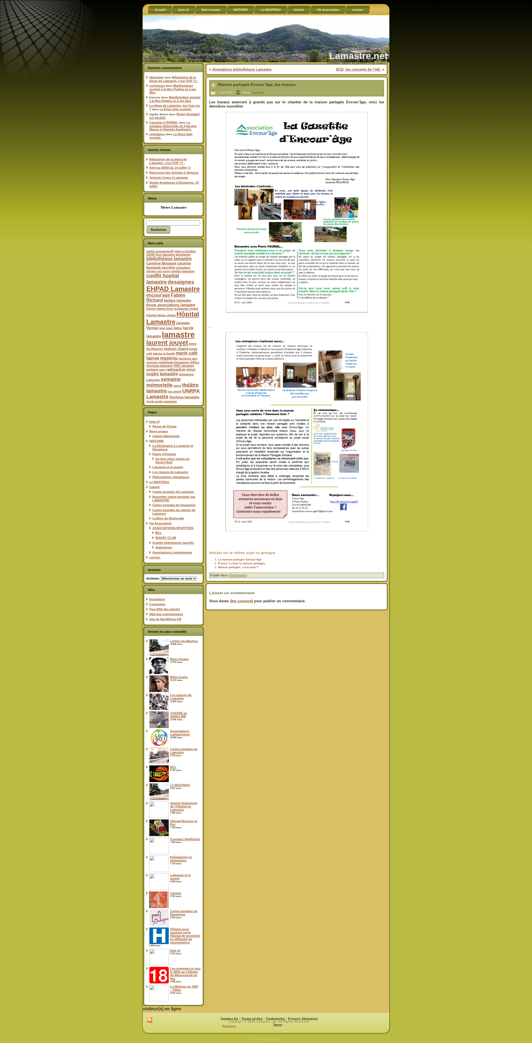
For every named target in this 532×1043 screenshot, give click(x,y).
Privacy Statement (303, 1018)
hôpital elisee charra (161, 315)
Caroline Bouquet (161, 263)
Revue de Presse (164, 426)
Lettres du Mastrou (184, 641)
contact (154, 557)
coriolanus (157, 85)
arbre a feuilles (185, 251)
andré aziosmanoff (160, 251)
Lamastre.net (358, 55)
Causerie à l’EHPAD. (163, 122)
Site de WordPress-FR (165, 619)
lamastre (178, 334)
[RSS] (149, 1021)
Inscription (157, 599)
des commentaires (166, 614)
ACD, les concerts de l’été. (358, 69)
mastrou (169, 358)
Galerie (154, 487)
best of (154, 421)
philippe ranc (155, 369)
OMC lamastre (183, 365)
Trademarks (275, 1018)
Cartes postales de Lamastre (173, 491)
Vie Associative (160, 523)
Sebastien (156, 77)
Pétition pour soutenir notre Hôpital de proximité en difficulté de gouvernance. (185, 935)
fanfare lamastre (177, 300)
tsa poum (174, 391)
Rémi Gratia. (179, 677)
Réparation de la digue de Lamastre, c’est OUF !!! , (173, 79)
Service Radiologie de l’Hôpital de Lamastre (183, 806)
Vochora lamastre (184, 397)
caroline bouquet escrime (168, 265)
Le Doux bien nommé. (176, 109)
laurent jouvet (167, 342)
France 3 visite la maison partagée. (242, 563)
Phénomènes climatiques (170, 477)
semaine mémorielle (163, 382)
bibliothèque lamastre (169, 258)
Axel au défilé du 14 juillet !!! (170, 167)
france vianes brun (159, 308)
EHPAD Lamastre (173, 289)
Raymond (258, 92)
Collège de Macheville (168, 518)
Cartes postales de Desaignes (174, 505)
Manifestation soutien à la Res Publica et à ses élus (172, 89)
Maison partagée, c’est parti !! (238, 567)
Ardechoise (163, 547)
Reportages (238, 575)
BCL (158, 532)
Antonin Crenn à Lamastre (168, 177)
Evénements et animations (181, 858)
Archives (152, 578)
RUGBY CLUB (165, 537)
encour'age (158, 295)
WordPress (274, 1038)
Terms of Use (252, 1018)
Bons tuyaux (158, 431)
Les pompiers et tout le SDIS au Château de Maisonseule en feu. (185, 973)
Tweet (277, 1024)
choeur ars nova (158, 271)
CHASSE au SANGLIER (178, 714)
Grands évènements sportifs (173, 542)
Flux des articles (164, 609)
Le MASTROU (159, 482)
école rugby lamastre (161, 401)
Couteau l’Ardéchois (185, 839)
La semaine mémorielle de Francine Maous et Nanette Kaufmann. (172, 126)
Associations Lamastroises (172, 552)
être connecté (241, 601)
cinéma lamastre (183, 271)
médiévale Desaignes (174, 362)
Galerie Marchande (166, 436)
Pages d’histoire (164, 454)
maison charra (176, 349)
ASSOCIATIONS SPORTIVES (172, 528)
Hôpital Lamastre (172, 318)
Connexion (157, 604)
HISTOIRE (156, 441)
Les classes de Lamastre (170, 472)
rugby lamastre (162, 373)
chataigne (183, 267)
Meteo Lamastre (173, 207)
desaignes (181, 282)
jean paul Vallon (170, 328)
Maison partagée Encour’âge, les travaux (257, 84)
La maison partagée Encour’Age (240, 559)
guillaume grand (186, 308)
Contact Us (229, 1018)
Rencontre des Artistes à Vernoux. (174, 172)
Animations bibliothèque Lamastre (242, 69)
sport (177, 385)
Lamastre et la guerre (167, 467)
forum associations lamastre (170, 305)
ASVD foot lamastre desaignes (168, 254)
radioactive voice (180, 369)
